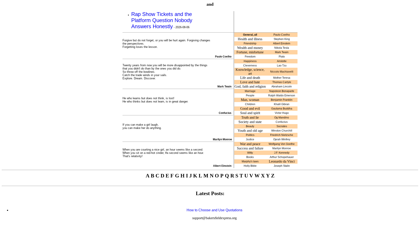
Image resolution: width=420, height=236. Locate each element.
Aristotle (282, 61)
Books (250, 157)
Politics (250, 135)
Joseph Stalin (282, 165)
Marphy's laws (250, 161)
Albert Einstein (281, 43)
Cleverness (250, 65)
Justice (250, 139)
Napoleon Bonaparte (281, 91)
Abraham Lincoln (281, 86)
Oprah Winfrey (281, 139)
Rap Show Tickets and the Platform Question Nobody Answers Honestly (161, 20)
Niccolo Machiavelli (281, 71)
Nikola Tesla (281, 47)
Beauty (250, 126)
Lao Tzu (282, 65)
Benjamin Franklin (281, 99)
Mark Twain (282, 52)
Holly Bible (250, 165)
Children (250, 104)
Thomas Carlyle (281, 82)
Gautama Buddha (281, 108)
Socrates (281, 126)
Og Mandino (281, 117)
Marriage (250, 91)
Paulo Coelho (281, 34)
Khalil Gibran (281, 104)
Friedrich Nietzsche (281, 135)
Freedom (250, 56)
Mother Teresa (281, 77)
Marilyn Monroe (281, 148)
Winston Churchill (281, 130)
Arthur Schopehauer (282, 157)
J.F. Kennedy (281, 152)
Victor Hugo (282, 113)
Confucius (282, 121)
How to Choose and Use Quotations (214, 210)
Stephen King (282, 39)
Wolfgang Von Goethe (282, 144)
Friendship (250, 43)
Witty (250, 152)
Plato (282, 56)
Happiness (250, 61)
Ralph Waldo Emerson (281, 95)
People (250, 95)
